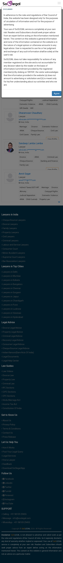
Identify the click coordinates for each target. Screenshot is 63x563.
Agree (56, 93)
